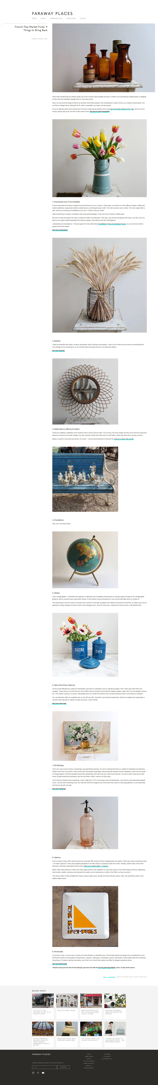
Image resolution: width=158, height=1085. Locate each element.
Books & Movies (89, 1063)
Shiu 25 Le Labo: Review (66, 1010)
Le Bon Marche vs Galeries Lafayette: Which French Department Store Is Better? (41, 1042)
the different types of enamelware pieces (112, 224)
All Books (107, 1054)
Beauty (89, 1058)
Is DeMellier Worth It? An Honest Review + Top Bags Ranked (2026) (115, 1040)
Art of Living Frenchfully (106, 967)
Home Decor (89, 1056)
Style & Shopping (88, 1061)
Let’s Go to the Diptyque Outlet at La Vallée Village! (42, 1012)
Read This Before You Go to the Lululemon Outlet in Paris (90, 1012)
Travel (89, 1054)
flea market (111, 976)
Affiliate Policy (89, 1068)
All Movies (107, 1056)
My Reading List (107, 1058)
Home (104, 976)
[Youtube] (43, 1073)
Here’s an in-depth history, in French (96, 866)
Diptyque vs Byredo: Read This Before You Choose (114, 1012)
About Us (89, 1065)
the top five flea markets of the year (122, 109)
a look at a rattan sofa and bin (124, 439)
